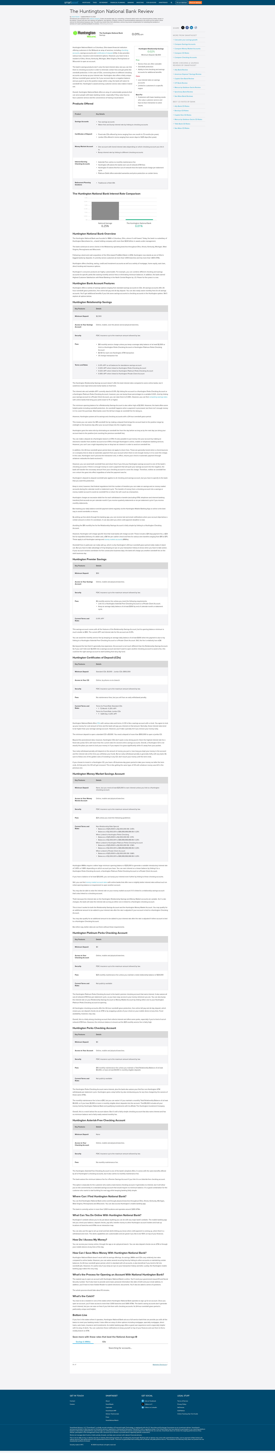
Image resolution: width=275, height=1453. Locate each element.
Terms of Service (182, 1401)
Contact (72, 1401)
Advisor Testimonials (112, 1414)
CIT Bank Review (181, 83)
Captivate (109, 1407)
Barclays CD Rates (182, 111)
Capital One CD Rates (183, 115)
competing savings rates (158, 397)
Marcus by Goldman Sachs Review (188, 87)
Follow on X (148, 1404)
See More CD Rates (182, 128)
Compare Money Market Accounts (187, 49)
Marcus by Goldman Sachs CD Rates (188, 119)
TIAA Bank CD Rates (182, 124)
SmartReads (109, 1404)
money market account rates (96, 882)
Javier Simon (75, 17)
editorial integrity (94, 19)
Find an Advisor (195, 3)
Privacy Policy (181, 1404)
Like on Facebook (150, 1401)
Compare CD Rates (182, 53)
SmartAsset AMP (111, 1410)
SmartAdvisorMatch (112, 1420)
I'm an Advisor (181, 3)
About (108, 1401)
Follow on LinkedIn (151, 1407)
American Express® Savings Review (188, 74)
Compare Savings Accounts (185, 44)
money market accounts (113, 539)
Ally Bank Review (181, 70)
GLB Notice (181, 1410)
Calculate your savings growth (186, 40)
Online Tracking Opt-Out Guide (187, 1414)
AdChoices (180, 1407)
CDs (98, 723)
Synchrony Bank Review (184, 92)
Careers (72, 1404)
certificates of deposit (105, 53)
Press (107, 1417)
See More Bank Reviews (184, 96)
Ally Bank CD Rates (182, 106)
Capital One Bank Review (184, 79)
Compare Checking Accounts (186, 57)
